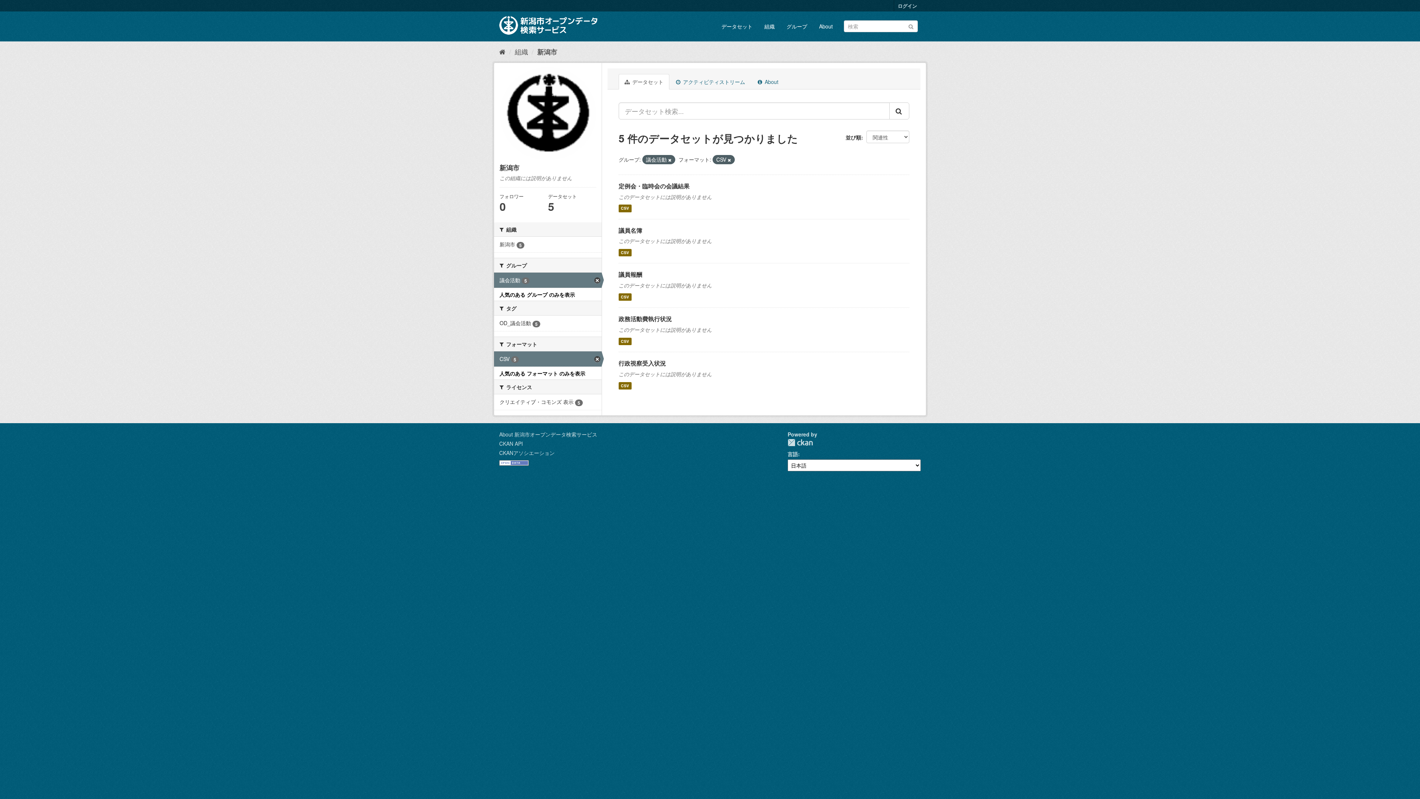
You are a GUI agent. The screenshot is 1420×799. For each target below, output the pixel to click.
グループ (797, 26)
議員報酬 (630, 274)
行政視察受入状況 (642, 363)
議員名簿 (630, 230)
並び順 (853, 137)
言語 (793, 454)
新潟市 (547, 52)
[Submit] (911, 26)
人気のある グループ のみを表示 (537, 294)
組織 (769, 26)
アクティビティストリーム (713, 81)
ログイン (907, 5)
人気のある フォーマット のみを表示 (542, 373)
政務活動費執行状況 (645, 318)
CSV (625, 208)
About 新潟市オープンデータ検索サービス (548, 434)
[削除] (670, 160)
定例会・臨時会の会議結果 (654, 186)
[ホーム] (502, 51)
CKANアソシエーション (527, 452)
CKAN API (511, 443)
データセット (737, 26)
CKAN (800, 442)
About (826, 26)
